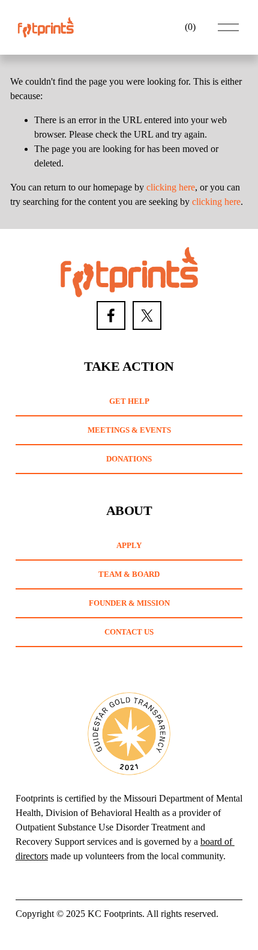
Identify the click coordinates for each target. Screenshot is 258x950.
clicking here (170, 187)
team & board (129, 574)
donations (129, 458)
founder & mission (129, 602)
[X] (147, 315)
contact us (129, 631)
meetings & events (129, 429)
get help (129, 401)
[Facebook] (111, 315)
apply (129, 545)
